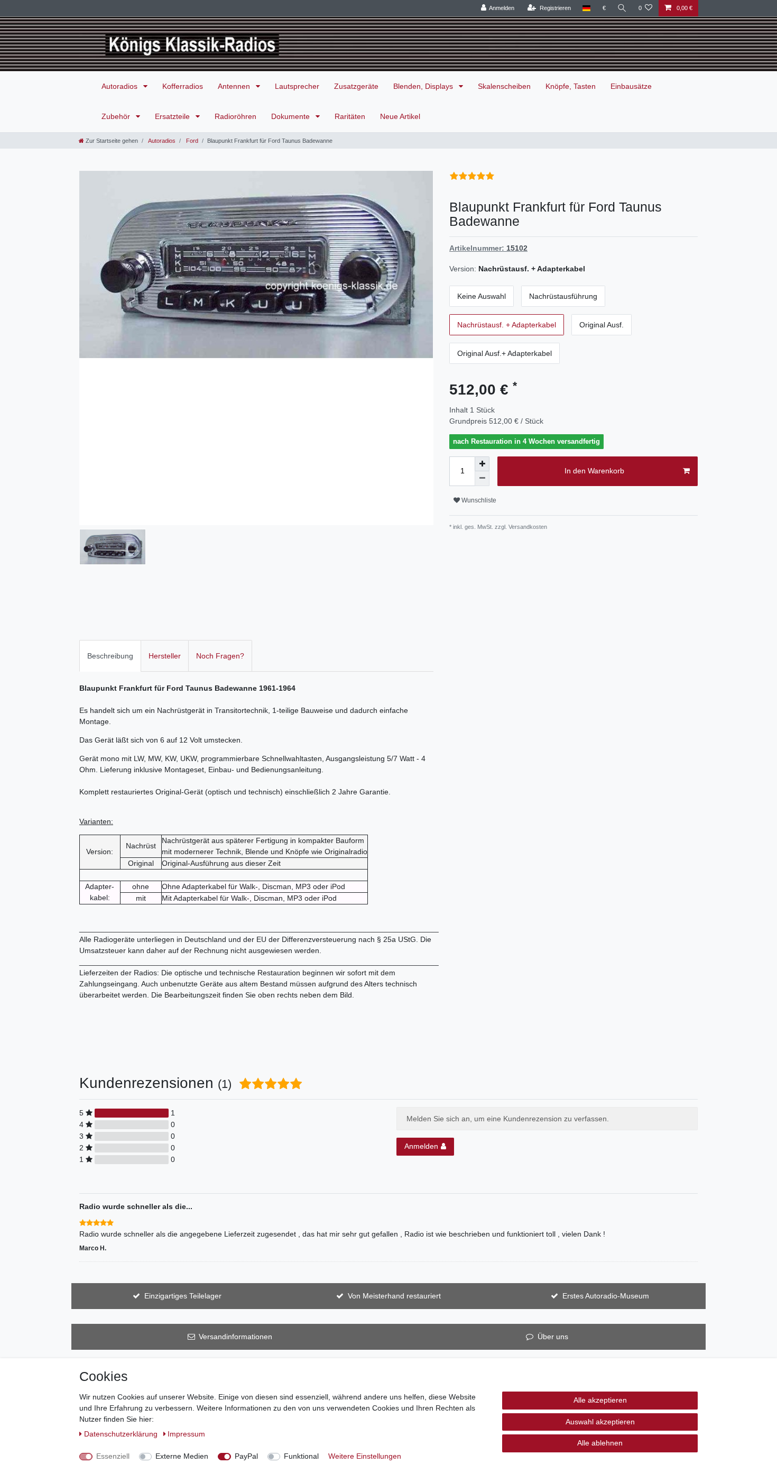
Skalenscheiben (504, 86)
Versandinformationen (235, 1336)
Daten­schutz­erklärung (122, 1434)
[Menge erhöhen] (482, 463)
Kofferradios (182, 86)
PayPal (246, 1456)
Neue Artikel (400, 116)
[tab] (110, 655)
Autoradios (120, 86)
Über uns (553, 1336)
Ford (191, 141)
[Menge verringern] (482, 478)
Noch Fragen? (220, 656)
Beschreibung (110, 656)
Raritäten (350, 116)
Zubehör (116, 116)
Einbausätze (631, 86)
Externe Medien (181, 1456)
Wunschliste (478, 500)
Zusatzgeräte (356, 86)
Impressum (186, 1434)
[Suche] (622, 8)
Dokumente (291, 116)
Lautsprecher (297, 86)
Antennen (235, 86)
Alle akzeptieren (600, 1400)
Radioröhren (235, 116)
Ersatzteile (173, 116)
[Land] (586, 8)
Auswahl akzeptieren (600, 1421)
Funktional (301, 1456)
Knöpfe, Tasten (570, 86)
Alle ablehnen (600, 1443)
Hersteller (165, 656)
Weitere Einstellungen (364, 1456)
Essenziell (113, 1456)
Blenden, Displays (424, 86)
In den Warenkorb (594, 470)
